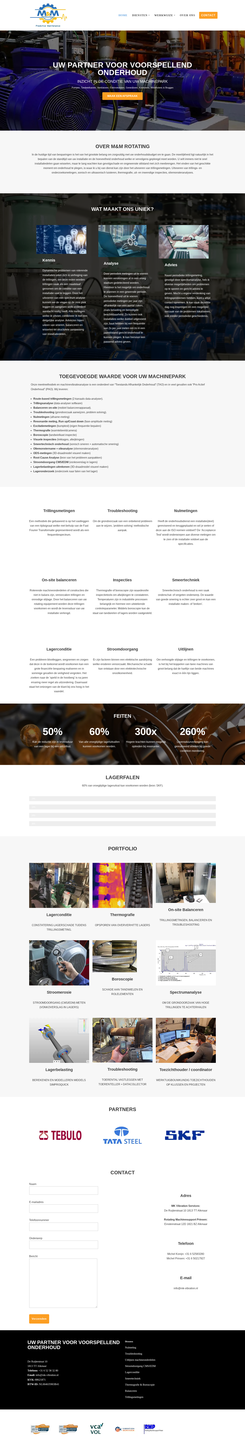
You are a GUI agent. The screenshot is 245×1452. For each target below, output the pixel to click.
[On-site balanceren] (59, 570)
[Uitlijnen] (186, 639)
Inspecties (122, 580)
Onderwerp (35, 1238)
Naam (32, 1184)
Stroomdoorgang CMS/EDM (140, 1366)
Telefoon (186, 1243)
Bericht (33, 1256)
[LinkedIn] (30, 1397)
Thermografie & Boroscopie (140, 1384)
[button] (149, 15)
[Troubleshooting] (122, 501)
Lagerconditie (59, 649)
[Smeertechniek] (186, 570)
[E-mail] (186, 1268)
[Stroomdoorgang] (122, 639)
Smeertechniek (186, 580)
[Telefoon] (186, 1234)
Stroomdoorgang (122, 649)
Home (123, 15)
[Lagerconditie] (59, 639)
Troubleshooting (123, 511)
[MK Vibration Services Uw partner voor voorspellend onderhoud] (48, 15)
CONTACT (208, 15)
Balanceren (131, 1390)
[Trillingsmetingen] (59, 501)
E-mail (186, 1278)
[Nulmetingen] (186, 501)
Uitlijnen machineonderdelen (140, 1359)
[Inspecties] (122, 570)
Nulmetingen (185, 511)
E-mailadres (36, 1202)
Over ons (187, 15)
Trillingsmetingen (59, 511)
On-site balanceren (59, 580)
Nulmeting (130, 1347)
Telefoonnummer (39, 1220)
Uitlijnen (185, 649)
